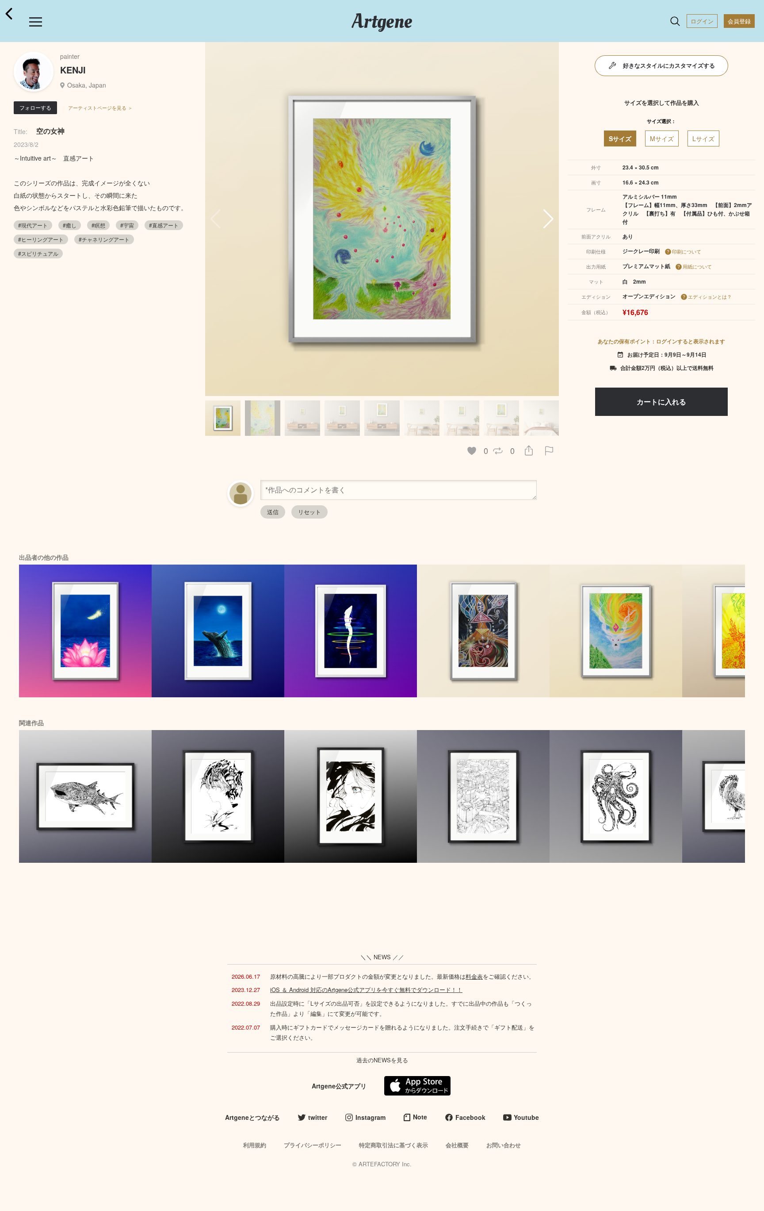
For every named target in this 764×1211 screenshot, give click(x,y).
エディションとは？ (710, 296)
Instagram (370, 1117)
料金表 (474, 976)
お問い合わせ (503, 1145)
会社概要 (457, 1145)
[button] (548, 219)
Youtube (526, 1117)
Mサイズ (662, 138)
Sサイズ (620, 138)
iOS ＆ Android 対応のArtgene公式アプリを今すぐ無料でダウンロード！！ (366, 989)
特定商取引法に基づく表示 (393, 1145)
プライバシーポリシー (312, 1145)
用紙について (697, 266)
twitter (317, 1117)
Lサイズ (703, 138)
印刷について (686, 251)
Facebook (470, 1117)
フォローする (35, 107)
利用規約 (254, 1145)
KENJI (73, 69)
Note (420, 1116)
